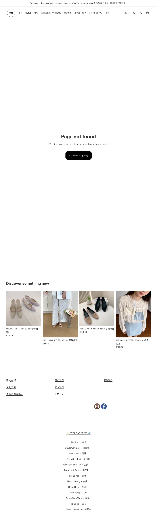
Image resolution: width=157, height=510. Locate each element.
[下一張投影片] (38, 308)
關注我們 (108, 380)
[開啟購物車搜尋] (134, 13)
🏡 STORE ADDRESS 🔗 (79, 433)
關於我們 (59, 380)
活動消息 (11, 387)
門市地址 (59, 394)
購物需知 (11, 380)
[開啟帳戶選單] (140, 13)
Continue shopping (78, 155)
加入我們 (59, 387)
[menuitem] (107, 13)
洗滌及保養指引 (14, 394)
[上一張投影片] (8, 308)
